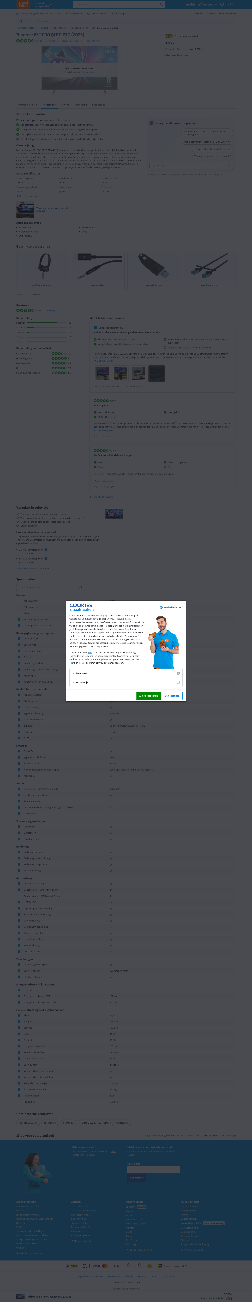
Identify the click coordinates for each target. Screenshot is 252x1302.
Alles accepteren (148, 695)
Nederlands (170, 607)
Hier (71, 662)
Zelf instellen (172, 695)
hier (90, 652)
